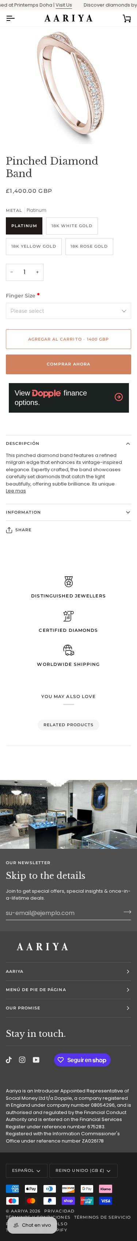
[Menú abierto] (17, 18)
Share (23, 529)
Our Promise (23, 1008)
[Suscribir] (125, 912)
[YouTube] (36, 1060)
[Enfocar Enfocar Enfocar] (68, 86)
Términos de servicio (102, 1217)
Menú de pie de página (36, 989)
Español (23, 1170)
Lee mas (16, 490)
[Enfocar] (24, 130)
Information (23, 512)
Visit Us (57, 4)
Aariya (14, 971)
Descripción (22, 443)
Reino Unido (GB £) (80, 1170)
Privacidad (59, 1211)
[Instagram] (22, 1060)
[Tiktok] (9, 1060)
